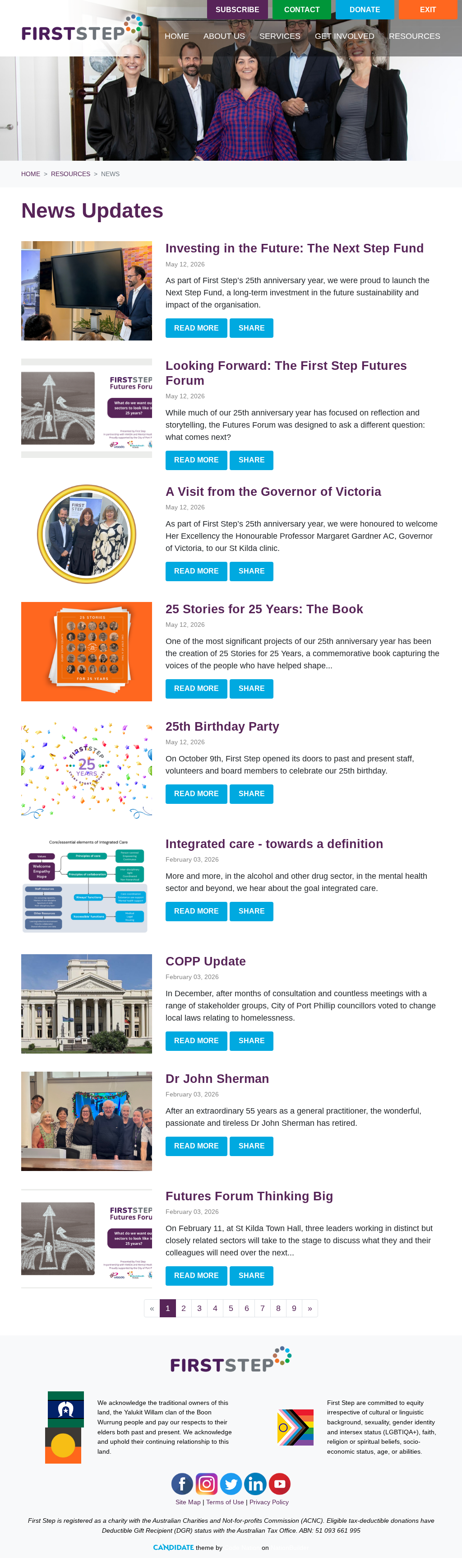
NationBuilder (290, 1547)
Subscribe (237, 10)
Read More (196, 328)
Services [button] (279, 36)
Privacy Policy (269, 1502)
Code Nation (242, 1547)
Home (177, 36)
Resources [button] (418, 36)
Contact (302, 10)
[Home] (82, 28)
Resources (70, 173)
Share (252, 328)
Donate (365, 10)
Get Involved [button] (344, 36)
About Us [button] (224, 36)
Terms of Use (225, 1502)
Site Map (188, 1502)
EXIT (428, 10)
